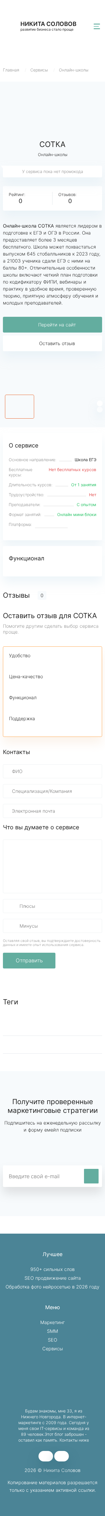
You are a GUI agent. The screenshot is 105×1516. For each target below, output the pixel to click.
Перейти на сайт (57, 325)
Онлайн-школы (73, 69)
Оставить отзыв (57, 343)
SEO (52, 1340)
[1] (12, 664)
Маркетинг (52, 1322)
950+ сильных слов (52, 1269)
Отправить (29, 960)
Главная (11, 69)
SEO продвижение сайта (52, 1278)
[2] (22, 664)
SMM (52, 1331)
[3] (32, 664)
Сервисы (39, 69)
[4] (42, 664)
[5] (52, 664)
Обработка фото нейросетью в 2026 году (52, 1287)
